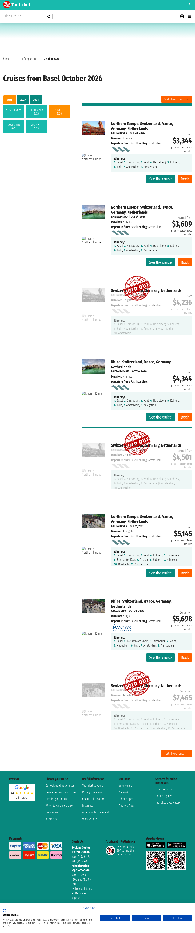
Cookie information (93, 799)
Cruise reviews (163, 789)
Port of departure (27, 59)
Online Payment (164, 796)
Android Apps (127, 805)
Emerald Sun (119, 133)
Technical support (92, 785)
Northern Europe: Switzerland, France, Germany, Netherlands (142, 126)
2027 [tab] (23, 99)
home (6, 59)
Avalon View (118, 611)
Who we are (125, 785)
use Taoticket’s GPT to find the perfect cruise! (125, 850)
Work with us (89, 819)
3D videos (51, 819)
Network (123, 792)
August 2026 (13, 110)
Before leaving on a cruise (61, 792)
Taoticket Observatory (167, 802)
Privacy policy (88, 908)
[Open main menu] (189, 16)
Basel (134, 143)
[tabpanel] (36, 120)
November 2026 (13, 126)
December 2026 (36, 126)
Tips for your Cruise (57, 799)
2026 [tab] (10, 100)
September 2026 (36, 111)
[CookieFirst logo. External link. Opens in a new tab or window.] (4, 910)
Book (185, 178)
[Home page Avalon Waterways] (121, 626)
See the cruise (160, 178)
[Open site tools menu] (189, 4)
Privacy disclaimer (92, 792)
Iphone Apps (126, 799)
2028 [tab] (36, 99)
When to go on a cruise (59, 805)
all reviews (22, 798)
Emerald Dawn (120, 371)
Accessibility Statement (95, 812)
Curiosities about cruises (60, 785)
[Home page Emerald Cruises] (120, 148)
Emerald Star (119, 216)
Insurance (87, 805)
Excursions (52, 812)
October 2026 (59, 111)
